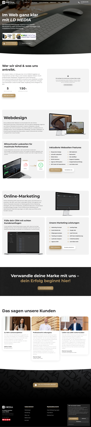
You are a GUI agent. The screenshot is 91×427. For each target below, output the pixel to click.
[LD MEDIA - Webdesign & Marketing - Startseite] (8, 2)
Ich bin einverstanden (68, 84)
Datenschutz (71, 424)
